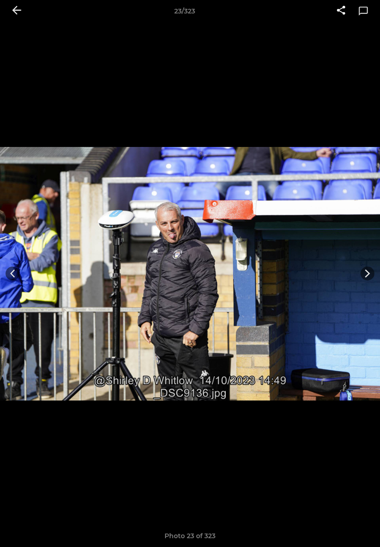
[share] (341, 11)
